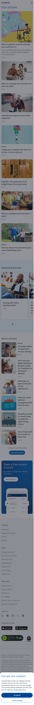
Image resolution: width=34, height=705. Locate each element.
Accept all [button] (17, 695)
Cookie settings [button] (17, 701)
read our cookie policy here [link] (16, 690)
